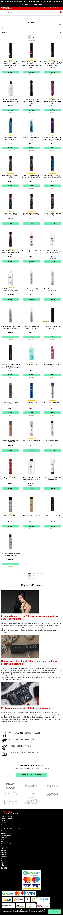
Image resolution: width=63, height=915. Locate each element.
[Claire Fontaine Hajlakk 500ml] (31, 438)
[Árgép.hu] (20, 905)
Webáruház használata (7, 831)
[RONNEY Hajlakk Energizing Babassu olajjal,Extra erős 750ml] (31, 173)
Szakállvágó (4, 861)
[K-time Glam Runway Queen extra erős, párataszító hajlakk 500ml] (52, 97)
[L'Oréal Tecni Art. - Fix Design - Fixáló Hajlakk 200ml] (52, 249)
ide (44, 911)
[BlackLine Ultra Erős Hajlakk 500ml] (10, 400)
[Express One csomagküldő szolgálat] (18, 899)
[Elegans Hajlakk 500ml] (10, 476)
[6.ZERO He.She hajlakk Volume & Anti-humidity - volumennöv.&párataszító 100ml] (10, 362)
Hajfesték (3, 850)
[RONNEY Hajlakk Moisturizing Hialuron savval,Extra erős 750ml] (52, 173)
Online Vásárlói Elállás (6, 816)
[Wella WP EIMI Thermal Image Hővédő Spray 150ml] (31, 324)
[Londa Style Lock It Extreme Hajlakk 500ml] (52, 287)
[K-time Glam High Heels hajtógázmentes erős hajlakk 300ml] (31, 97)
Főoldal (2, 19)
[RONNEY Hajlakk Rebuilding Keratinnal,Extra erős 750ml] (10, 211)
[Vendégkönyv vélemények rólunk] (31, 754)
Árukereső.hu (43, 901)
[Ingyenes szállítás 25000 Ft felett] (31, 734)
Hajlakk (25, 19)
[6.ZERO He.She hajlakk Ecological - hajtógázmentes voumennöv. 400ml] (10, 60)
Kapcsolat (3, 822)
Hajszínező (4, 856)
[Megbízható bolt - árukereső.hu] (34, 899)
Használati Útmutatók (6, 818)
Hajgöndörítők (4, 848)
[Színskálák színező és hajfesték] (31, 747)
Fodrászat (8, 19)
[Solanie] (31, 801)
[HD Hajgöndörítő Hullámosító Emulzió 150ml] (52, 476)
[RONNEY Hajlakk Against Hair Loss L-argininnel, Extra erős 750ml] (52, 135)
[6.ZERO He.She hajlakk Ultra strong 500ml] (52, 324)
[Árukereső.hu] (43, 899)
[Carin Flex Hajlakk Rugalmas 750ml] (31, 135)
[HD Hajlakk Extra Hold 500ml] (31, 514)
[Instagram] (5, 868)
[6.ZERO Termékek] (10, 794)
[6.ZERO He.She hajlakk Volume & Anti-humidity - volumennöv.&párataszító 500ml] (31, 60)
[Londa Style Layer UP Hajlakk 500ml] (31, 287)
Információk (4, 827)
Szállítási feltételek (6, 835)
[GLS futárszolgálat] (7, 899)
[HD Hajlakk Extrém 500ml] (52, 514)
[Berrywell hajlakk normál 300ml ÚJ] (52, 362)
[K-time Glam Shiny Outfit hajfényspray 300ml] (10, 135)
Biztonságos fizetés (6, 844)
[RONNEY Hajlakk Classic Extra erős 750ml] (10, 173)
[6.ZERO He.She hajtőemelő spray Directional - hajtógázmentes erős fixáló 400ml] (52, 60)
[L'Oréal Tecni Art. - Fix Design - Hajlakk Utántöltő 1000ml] (10, 287)
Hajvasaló (3, 852)
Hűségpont (4, 846)
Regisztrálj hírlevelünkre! (31, 775)
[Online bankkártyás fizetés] (31, 740)
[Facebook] (2, 868)
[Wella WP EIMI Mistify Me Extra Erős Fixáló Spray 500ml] (10, 324)
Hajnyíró (3, 865)
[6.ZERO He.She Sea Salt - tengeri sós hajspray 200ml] (10, 97)
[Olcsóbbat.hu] (8, 905)
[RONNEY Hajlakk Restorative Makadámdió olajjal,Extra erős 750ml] (52, 211)
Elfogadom (54, 912)
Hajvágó (3, 863)
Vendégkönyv (4, 839)
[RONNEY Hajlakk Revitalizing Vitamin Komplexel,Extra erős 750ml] (10, 249)
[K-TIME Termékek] (31, 794)
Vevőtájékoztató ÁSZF (7, 833)
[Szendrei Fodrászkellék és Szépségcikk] (7, 8)
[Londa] (10, 801)
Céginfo (3, 824)
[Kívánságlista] (58, 12)
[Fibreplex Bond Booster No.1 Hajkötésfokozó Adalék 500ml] (31, 476)
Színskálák (4, 837)
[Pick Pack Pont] (27, 899)
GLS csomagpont (5, 842)
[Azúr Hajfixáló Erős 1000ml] (31, 362)
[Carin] (52, 794)
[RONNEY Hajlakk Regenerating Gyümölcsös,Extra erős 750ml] (31, 211)
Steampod (3, 858)
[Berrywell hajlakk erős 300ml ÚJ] (31, 249)
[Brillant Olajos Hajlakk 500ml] (52, 400)
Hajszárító (3, 854)
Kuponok (3, 820)
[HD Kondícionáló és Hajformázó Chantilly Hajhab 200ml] (10, 551)
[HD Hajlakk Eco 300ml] (10, 514)
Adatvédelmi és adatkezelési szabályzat (11, 829)
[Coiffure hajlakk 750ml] (52, 438)
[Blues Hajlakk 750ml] (31, 400)
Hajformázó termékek (17, 19)
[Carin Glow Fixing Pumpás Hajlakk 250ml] (10, 438)
